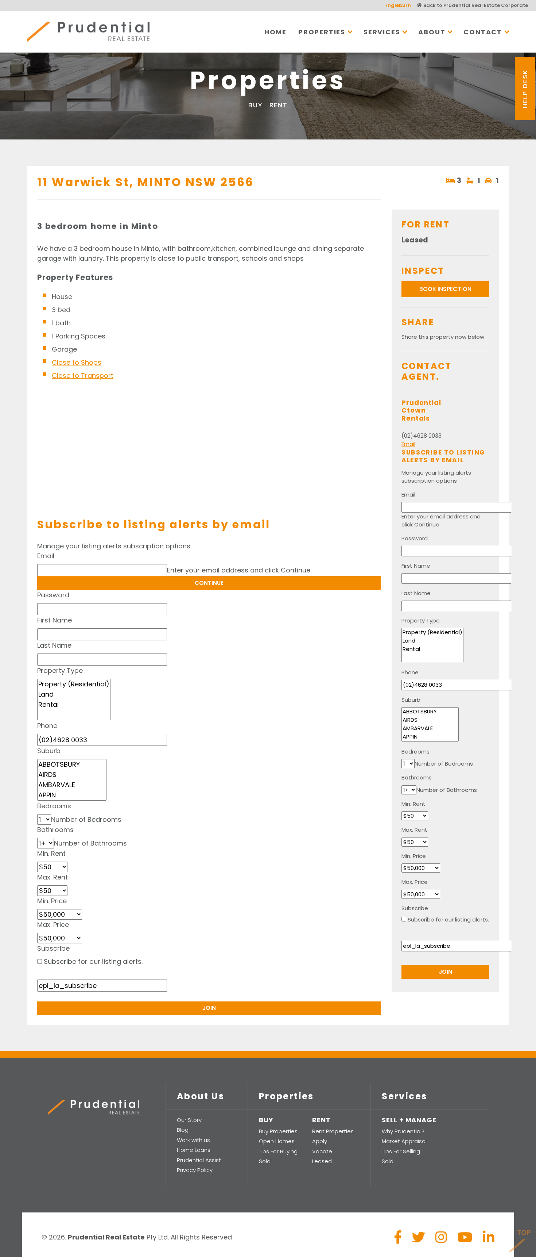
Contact (482, 32)
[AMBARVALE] (72, 785)
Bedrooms (54, 805)
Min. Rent (51, 853)
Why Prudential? (403, 1131)
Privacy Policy (195, 1170)
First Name (54, 620)
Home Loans (193, 1150)
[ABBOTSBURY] (72, 764)
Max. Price (53, 924)
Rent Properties (333, 1131)
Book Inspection (445, 289)
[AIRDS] (72, 775)
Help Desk (524, 88)
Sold (265, 1161)
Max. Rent (52, 877)
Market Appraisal (404, 1141)
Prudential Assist (199, 1160)
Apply (319, 1141)
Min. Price (52, 900)
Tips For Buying (278, 1151)
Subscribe (53, 948)
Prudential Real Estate (88, 32)
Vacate (322, 1151)
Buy (255, 105)
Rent (278, 105)
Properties (321, 32)
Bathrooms (55, 829)
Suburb (49, 750)
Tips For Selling (401, 1151)
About (431, 32)
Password (53, 594)
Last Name (54, 645)
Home (275, 32)
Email (45, 555)
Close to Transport (82, 375)
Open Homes (277, 1141)
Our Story (189, 1120)
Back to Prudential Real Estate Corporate (475, 5)
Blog (183, 1130)
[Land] (74, 694)
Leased (322, 1161)
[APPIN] (72, 795)
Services (382, 32)
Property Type (60, 670)
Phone (47, 725)
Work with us (193, 1140)
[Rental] (74, 705)
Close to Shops (76, 362)
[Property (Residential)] (74, 684)
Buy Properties (278, 1131)
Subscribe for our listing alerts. (93, 961)
